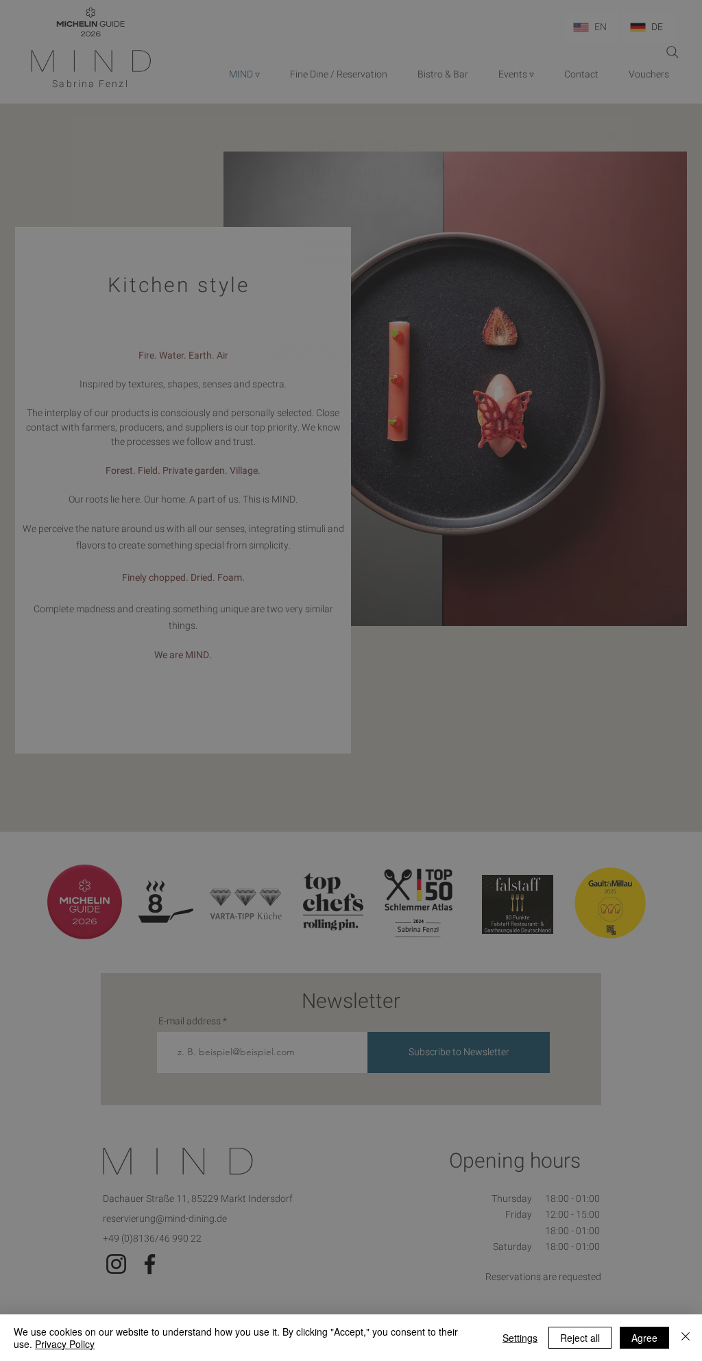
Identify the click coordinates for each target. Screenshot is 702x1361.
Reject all (580, 1338)
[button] (611, 137)
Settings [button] (520, 1338)
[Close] (685, 1337)
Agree (644, 1338)
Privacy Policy (65, 1344)
